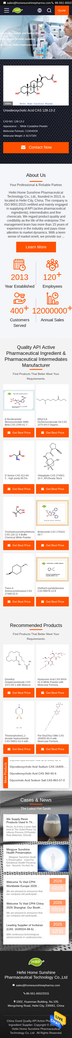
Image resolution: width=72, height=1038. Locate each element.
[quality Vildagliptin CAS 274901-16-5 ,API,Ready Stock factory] (52, 457)
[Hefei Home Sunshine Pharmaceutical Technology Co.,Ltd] (20, 10)
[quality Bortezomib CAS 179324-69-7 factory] (52, 513)
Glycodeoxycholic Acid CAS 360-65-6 (33, 770)
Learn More (36, 247)
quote (62, 10)
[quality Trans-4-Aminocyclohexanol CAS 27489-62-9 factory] (18, 569)
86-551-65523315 (37, 993)
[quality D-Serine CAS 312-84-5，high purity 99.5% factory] (18, 457)
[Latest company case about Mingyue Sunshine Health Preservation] (53, 858)
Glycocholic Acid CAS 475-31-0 (29, 784)
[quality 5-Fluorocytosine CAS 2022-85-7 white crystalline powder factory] (36, 85)
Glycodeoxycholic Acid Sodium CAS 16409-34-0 (38, 763)
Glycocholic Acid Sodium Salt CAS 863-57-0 (37, 777)
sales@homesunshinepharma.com (29, 2)
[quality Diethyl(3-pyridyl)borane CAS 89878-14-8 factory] (52, 569)
